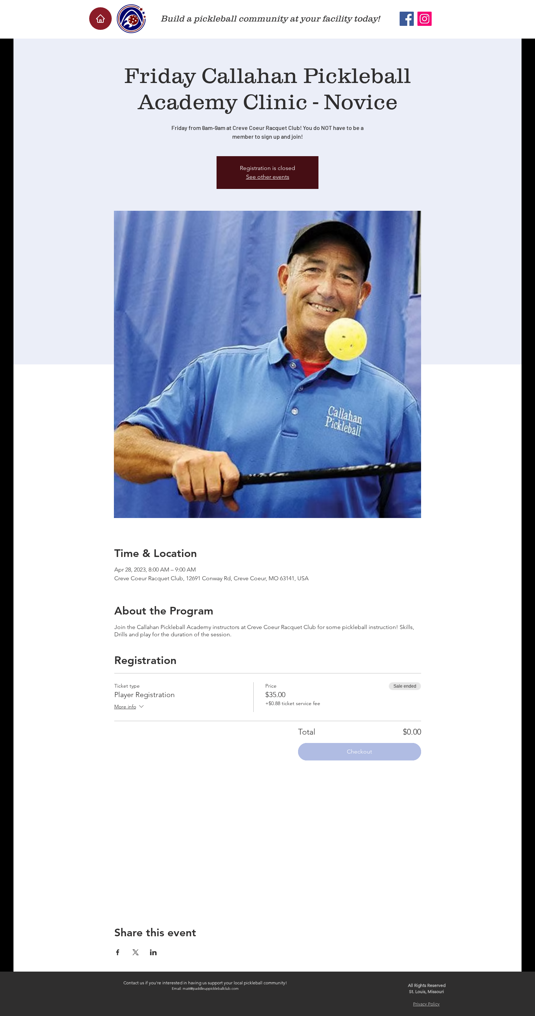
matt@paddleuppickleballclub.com (211, 988)
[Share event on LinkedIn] (153, 952)
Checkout (359, 751)
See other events (267, 176)
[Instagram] (424, 19)
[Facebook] (407, 19)
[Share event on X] (135, 952)
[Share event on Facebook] (117, 952)
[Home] (100, 18)
